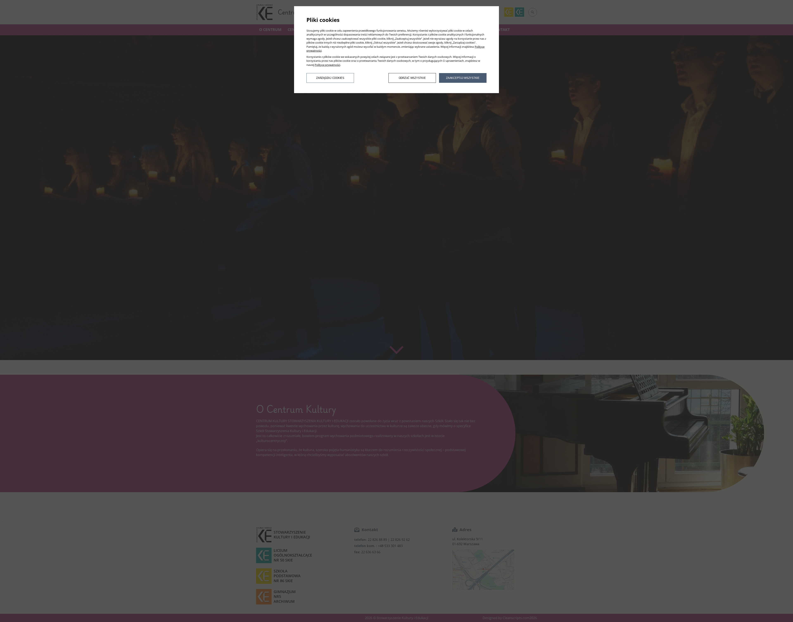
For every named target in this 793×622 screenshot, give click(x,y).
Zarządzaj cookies (330, 77)
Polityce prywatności (327, 65)
